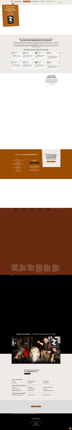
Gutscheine (42, 1)
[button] (21, 1)
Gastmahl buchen (27, 1)
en (60, 2)
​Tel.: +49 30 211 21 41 (49, 1)
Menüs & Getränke (35, 1)
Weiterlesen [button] (38, 68)
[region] (36, 20)
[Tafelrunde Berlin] (12, 1)
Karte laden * (36, 406)
